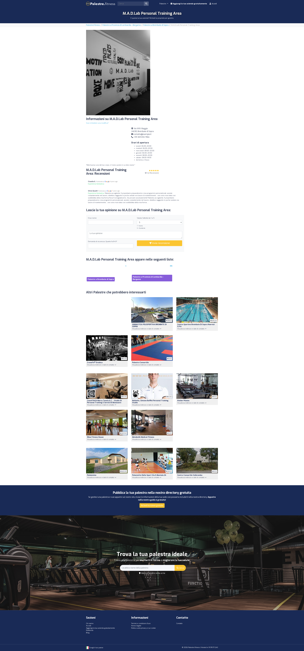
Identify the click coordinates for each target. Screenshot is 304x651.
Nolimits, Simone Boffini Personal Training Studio (150, 401)
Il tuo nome (92, 218)
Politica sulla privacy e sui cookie (143, 628)
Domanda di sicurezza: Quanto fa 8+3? (102, 241)
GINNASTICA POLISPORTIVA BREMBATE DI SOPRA (149, 325)
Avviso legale (136, 626)
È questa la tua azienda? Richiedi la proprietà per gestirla (152, 18)
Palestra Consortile (140, 362)
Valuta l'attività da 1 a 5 (145, 218)
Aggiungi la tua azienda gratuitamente (189, 3)
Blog (87, 633)
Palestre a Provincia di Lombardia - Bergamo (121, 25)
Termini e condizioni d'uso (141, 623)
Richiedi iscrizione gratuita (152, 505)
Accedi (214, 3)
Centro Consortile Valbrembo (189, 475)
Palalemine (91, 475)
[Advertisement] (186, 46)
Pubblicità (89, 630)
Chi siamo (89, 623)
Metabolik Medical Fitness (143, 437)
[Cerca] (146, 4)
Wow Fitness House (95, 437)
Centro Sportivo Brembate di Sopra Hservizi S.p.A (196, 325)
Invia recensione (161, 243)
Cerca (181, 568)
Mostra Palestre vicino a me (153, 573)
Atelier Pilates (183, 400)
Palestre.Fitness (93, 25)
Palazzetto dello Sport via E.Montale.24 (149, 475)
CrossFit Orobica (94, 362)
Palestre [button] (163, 3)
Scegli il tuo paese (96, 648)
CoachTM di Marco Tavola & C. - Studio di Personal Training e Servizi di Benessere (104, 401)
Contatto (179, 623)
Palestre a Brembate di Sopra (156, 25)
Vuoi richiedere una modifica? (97, 123)
